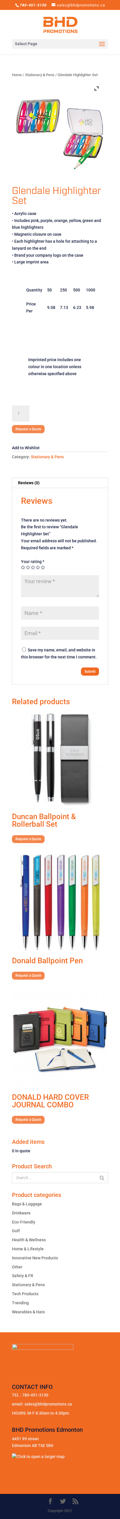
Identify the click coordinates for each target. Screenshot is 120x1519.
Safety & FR (22, 1275)
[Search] (102, 1177)
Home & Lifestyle (28, 1249)
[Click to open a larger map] (38, 1456)
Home (17, 75)
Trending (20, 1302)
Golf (16, 1230)
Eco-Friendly (23, 1222)
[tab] (60, 483)
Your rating (32, 561)
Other (17, 1267)
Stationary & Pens (39, 75)
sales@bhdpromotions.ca (48, 1404)
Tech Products (25, 1293)
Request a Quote (28, 429)
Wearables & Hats (28, 1312)
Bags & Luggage (27, 1204)
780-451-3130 (35, 1395)
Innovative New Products (35, 1258)
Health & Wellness (29, 1239)
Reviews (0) (29, 482)
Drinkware (21, 1213)
